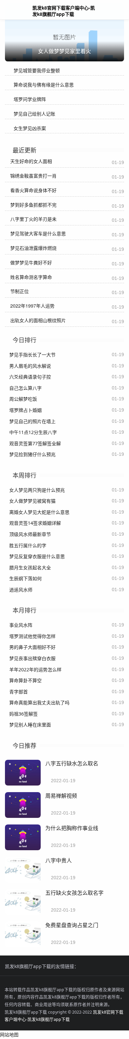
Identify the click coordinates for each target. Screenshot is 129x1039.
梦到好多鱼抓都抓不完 (33, 204)
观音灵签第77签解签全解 (35, 443)
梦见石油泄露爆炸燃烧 (33, 248)
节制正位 (19, 291)
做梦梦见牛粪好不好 (31, 262)
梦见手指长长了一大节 (32, 355)
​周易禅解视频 (61, 795)
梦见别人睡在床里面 (30, 724)
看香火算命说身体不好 (33, 190)
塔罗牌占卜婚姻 (25, 410)
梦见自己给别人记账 (34, 114)
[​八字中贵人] (23, 881)
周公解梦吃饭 (23, 399)
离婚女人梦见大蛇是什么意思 (39, 512)
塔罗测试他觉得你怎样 (32, 636)
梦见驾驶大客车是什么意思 (38, 233)
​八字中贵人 (58, 860)
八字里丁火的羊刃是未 (33, 219)
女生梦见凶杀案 (30, 128)
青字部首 (18, 691)
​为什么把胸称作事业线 (71, 828)
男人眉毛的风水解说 (30, 366)
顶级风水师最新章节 (30, 534)
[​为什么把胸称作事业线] (23, 848)
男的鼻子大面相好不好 (32, 647)
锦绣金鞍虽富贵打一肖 (33, 175)
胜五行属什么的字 (27, 545)
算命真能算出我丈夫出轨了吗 (39, 702)
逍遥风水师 (20, 590)
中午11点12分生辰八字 (33, 432)
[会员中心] (104, 10)
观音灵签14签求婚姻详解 (35, 523)
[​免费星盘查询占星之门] (23, 945)
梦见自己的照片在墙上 (32, 421)
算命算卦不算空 (25, 680)
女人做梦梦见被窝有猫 (32, 501)
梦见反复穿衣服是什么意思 (37, 556)
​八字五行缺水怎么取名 (71, 763)
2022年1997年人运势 (32, 305)
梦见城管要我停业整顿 (37, 70)
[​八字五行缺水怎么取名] (23, 784)
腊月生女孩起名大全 (30, 567)
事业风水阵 (20, 625)
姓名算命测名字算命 (31, 277)
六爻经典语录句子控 (30, 377)
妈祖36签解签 (23, 714)
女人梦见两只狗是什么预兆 (37, 490)
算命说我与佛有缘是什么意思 (44, 85)
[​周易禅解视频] (23, 816)
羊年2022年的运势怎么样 (35, 669)
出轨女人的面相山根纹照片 (38, 320)
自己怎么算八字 (25, 388)
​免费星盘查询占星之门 (71, 925)
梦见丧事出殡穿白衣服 (32, 658)
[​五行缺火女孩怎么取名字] (23, 913)
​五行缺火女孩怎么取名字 (74, 892)
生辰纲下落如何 (25, 578)
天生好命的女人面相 (31, 161)
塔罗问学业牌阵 (30, 99)
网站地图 (9, 1034)
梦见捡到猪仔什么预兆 (32, 454)
